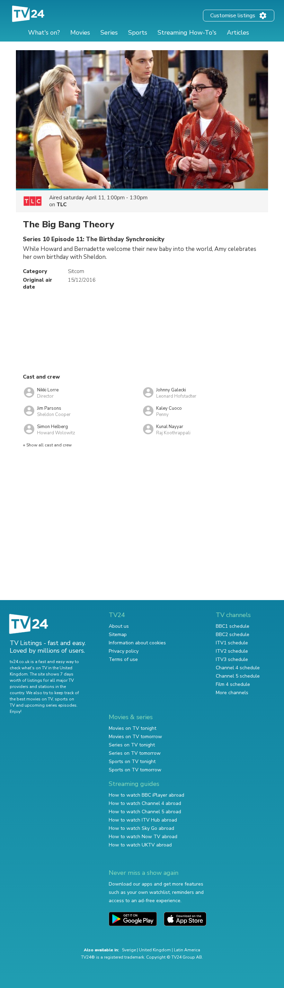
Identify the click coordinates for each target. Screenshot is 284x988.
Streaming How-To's (187, 32)
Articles (238, 32)
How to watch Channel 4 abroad (145, 803)
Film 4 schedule (233, 684)
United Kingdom (155, 950)
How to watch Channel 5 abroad (145, 811)
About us (119, 626)
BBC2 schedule (232, 634)
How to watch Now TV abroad (143, 836)
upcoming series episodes (51, 705)
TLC (61, 204)
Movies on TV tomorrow (135, 736)
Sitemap (118, 634)
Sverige (129, 950)
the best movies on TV (31, 699)
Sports (137, 32)
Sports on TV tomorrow (135, 770)
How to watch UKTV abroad (140, 845)
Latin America (187, 950)
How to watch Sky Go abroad (141, 828)
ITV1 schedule (232, 643)
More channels (232, 692)
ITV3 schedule (232, 659)
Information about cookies (137, 643)
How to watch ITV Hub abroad (143, 820)
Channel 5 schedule (238, 676)
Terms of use (123, 659)
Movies (80, 32)
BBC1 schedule (232, 626)
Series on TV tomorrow (135, 753)
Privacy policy (124, 651)
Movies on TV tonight (132, 728)
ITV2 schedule (232, 651)
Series (109, 32)
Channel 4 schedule (238, 667)
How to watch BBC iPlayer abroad (146, 795)
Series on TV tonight (132, 745)
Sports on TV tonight (132, 761)
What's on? (44, 32)
